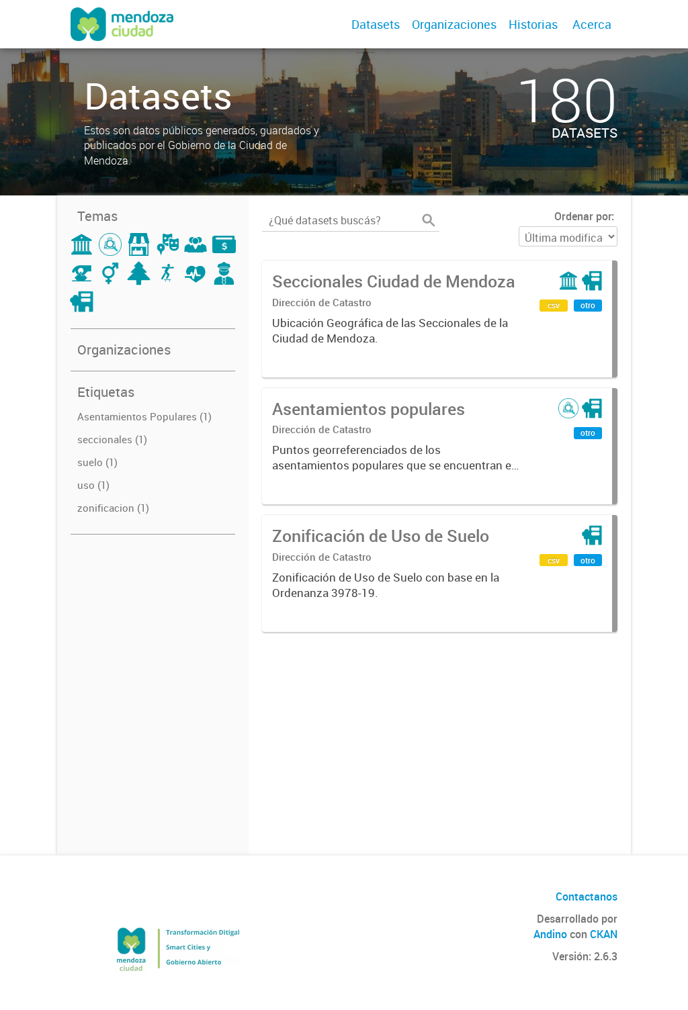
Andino (550, 934)
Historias (533, 24)
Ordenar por (582, 216)
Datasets (375, 24)
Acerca (591, 24)
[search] (428, 220)
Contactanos (586, 896)
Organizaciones (454, 24)
